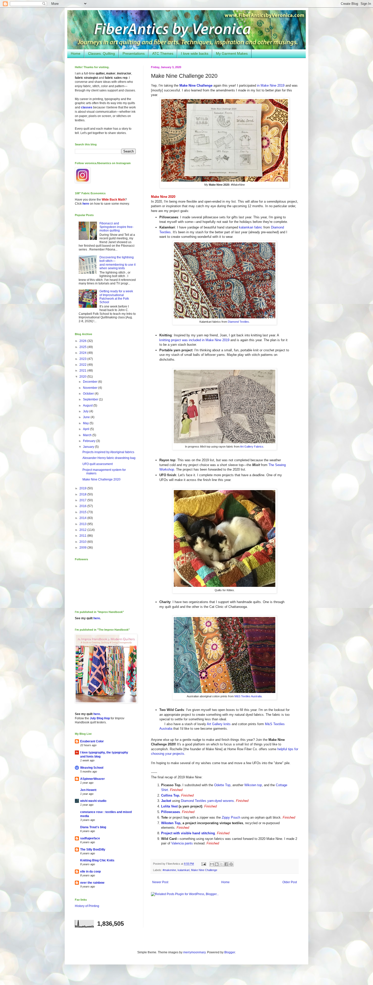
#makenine (169, 870)
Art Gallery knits (219, 724)
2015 (83, 512)
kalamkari (184, 870)
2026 (83, 341)
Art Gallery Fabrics (251, 446)
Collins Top (170, 795)
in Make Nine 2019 (270, 85)
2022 (83, 364)
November (90, 388)
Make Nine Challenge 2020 (101, 479)
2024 (83, 353)
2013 (83, 524)
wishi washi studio (93, 801)
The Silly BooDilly (92, 849)
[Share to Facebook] (226, 864)
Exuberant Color (92, 741)
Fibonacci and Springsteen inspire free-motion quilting (116, 227)
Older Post (289, 882)
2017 (83, 500)
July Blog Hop (100, 718)
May (86, 423)
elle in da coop (90, 871)
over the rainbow (92, 882)
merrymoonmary (194, 952)
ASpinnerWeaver (92, 779)
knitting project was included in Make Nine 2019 (194, 340)
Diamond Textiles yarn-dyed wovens (207, 801)
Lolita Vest (169, 806)
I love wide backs (194, 53)
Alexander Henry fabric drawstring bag (108, 458)
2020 (83, 376)
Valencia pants (182, 843)
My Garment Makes (232, 53)
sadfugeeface (90, 838)
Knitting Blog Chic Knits (97, 860)
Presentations (134, 53)
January (89, 447)
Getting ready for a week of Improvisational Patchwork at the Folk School (116, 296)
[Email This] (211, 864)
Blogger (229, 952)
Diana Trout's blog (93, 827)
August (88, 405)
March (87, 435)
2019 (83, 488)
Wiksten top (253, 785)
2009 (83, 547)
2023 (83, 359)
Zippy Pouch (231, 817)
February (89, 441)
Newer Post (160, 882)
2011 (83, 535)
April (86, 429)
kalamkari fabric (250, 227)
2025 (83, 347)
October (89, 393)
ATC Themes (162, 53)
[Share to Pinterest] (231, 864)
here (85, 203)
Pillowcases (170, 812)
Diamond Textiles (238, 321)
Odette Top (222, 785)
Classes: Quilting (101, 53)
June (87, 417)
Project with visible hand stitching (188, 833)
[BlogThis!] (216, 864)
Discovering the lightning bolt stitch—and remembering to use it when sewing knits (117, 263)
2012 (83, 530)
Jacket (166, 801)
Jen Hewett (88, 790)
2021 (83, 370)
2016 (83, 506)
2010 (83, 542)
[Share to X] (221, 864)
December (90, 381)
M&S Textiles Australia (248, 696)
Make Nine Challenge (204, 870)
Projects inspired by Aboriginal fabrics (108, 452)
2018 (83, 494)
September (91, 399)
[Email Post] (203, 863)
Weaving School (91, 767)
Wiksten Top (170, 823)
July (86, 411)
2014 (83, 518)
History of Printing (87, 906)
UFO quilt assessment (97, 464)
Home (75, 53)
